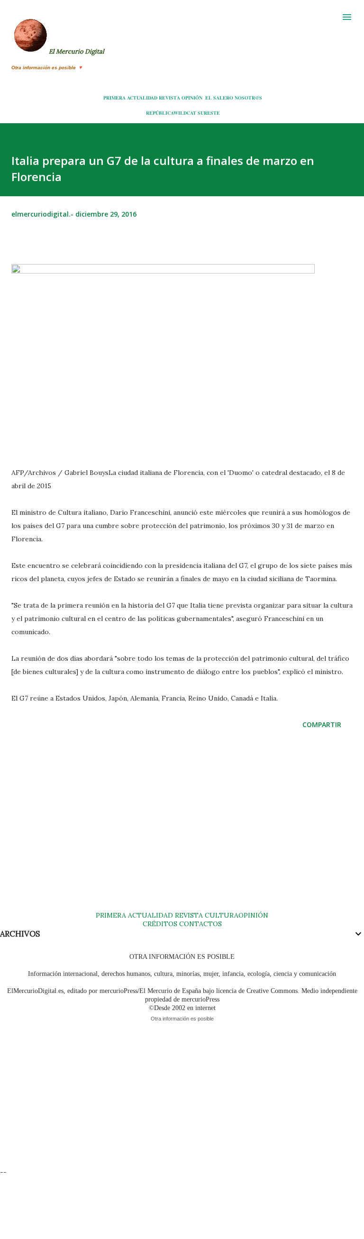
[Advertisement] (182, 829)
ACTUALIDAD (142, 97)
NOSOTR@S (248, 97)
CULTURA (221, 915)
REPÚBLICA (159, 112)
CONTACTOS (199, 924)
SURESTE (209, 112)
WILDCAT (184, 112)
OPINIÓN (192, 97)
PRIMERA (114, 97)
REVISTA (169, 97)
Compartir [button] (321, 724)
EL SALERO (219, 97)
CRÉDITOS (160, 924)
